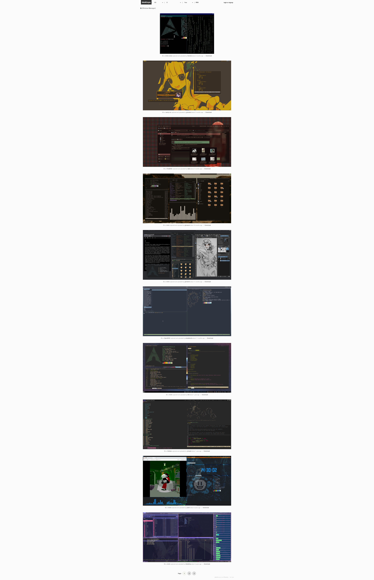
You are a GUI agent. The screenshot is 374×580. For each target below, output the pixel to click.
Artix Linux (168, 56)
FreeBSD (169, 169)
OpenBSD (167, 338)
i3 (162, 56)
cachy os (168, 112)
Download (209, 56)
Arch (167, 225)
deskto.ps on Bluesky (221, 577)
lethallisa (188, 564)
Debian (169, 451)
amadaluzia (188, 338)
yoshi (188, 507)
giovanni (188, 112)
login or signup (228, 2)
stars (188, 169)
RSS (197, 2)
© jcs (232, 577)
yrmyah (189, 451)
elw (188, 395)
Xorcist (189, 56)
